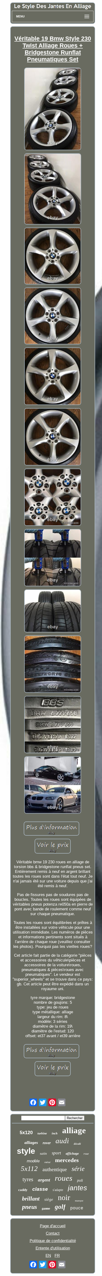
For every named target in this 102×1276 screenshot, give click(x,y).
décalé (77, 1143)
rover (47, 1143)
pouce (76, 1208)
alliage (74, 1130)
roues (63, 1178)
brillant (31, 1199)
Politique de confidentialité (53, 1241)
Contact (53, 1233)
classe (40, 1189)
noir (64, 1197)
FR (57, 1255)
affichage (72, 1153)
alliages (31, 1142)
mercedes (67, 1160)
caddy (23, 1190)
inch (54, 1133)
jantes (77, 1188)
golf (60, 1206)
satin (43, 1153)
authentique (54, 1169)
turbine (42, 1133)
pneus (29, 1206)
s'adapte (58, 1190)
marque (79, 1200)
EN (48, 1255)
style (26, 1150)
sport (56, 1152)
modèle (33, 1161)
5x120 (26, 1132)
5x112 (29, 1168)
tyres (28, 1179)
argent (44, 1179)
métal (47, 1162)
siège (48, 1199)
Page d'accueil (52, 1226)
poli (80, 1180)
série (78, 1168)
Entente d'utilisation (53, 1248)
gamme (46, 1209)
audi (62, 1141)
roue (86, 1153)
